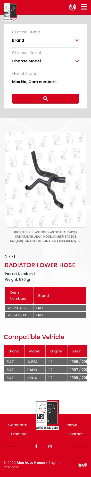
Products (19, 433)
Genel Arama (25, 74)
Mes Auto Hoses (31, 462)
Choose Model (26, 53)
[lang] (72, 7)
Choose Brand (26, 32)
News (72, 424)
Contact (75, 433)
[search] (45, 99)
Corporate (17, 424)
